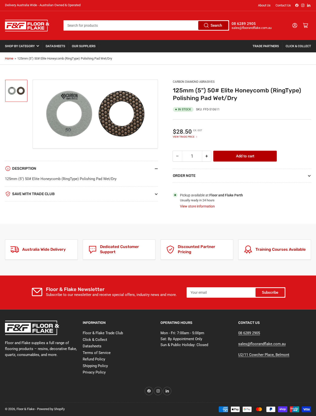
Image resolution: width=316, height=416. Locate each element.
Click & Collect (298, 46)
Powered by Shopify (51, 409)
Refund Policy (94, 359)
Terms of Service (97, 353)
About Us (264, 5)
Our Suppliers (84, 46)
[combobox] (146, 25)
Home (9, 58)
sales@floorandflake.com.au (262, 344)
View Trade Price (184, 136)
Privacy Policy (94, 372)
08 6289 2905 (249, 333)
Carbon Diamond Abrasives (194, 81)
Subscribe (270, 292)
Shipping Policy (95, 366)
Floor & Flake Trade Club (103, 333)
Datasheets (55, 46)
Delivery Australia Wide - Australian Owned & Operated (42, 5)
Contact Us (283, 5)
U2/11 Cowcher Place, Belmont (263, 355)
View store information (197, 206)
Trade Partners (266, 46)
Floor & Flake (26, 409)
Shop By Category (20, 46)
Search (216, 25)
